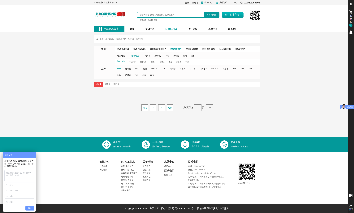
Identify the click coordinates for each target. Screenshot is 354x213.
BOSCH (154, 69)
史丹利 (150, 20)
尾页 (170, 108)
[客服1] (351, 32)
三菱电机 (203, 69)
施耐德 (225, 69)
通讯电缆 (131, 39)
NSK (242, 69)
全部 (119, 69)
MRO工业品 (109, 39)
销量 (106, 84)
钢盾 (145, 69)
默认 (97, 84)
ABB (234, 69)
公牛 (119, 75)
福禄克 (128, 75)
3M (136, 75)
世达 (155, 20)
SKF (250, 69)
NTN (144, 75)
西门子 (192, 69)
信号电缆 (139, 39)
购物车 (233, 14)
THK (152, 75)
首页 (132, 29)
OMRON (214, 69)
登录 (187, 3)
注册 (194, 3)
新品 (115, 84)
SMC (164, 69)
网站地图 (201, 208)
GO (209, 108)
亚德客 (182, 69)
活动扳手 (143, 20)
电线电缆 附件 (120, 39)
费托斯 (172, 69)
